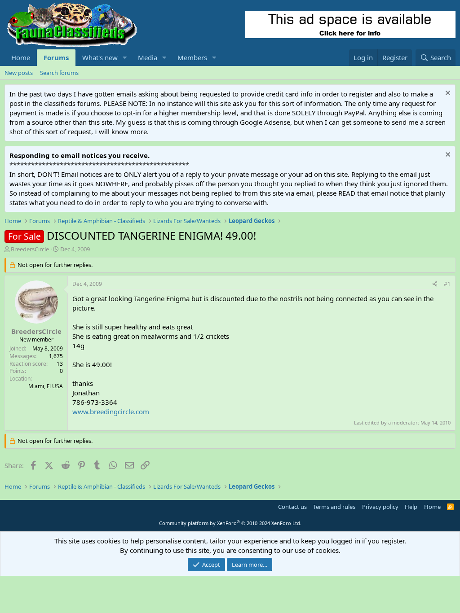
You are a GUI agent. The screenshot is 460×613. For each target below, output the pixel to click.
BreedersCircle (30, 249)
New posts (18, 73)
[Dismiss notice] (447, 94)
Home (20, 57)
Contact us (292, 507)
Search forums (59, 73)
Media (147, 57)
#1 (447, 284)
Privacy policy (380, 507)
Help (411, 507)
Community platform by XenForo (230, 523)
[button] (125, 57)
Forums (56, 57)
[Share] (435, 284)
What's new (100, 57)
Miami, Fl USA (45, 386)
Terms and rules (334, 507)
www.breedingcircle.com (110, 411)
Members (192, 57)
